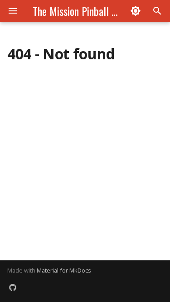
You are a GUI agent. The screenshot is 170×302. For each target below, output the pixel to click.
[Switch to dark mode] (135, 11)
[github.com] (12, 287)
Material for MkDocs (64, 270)
